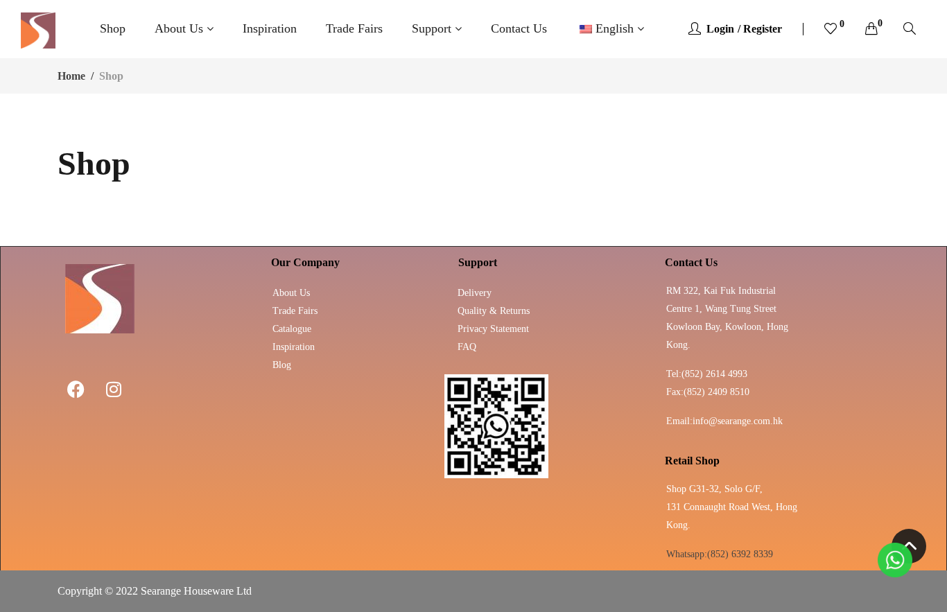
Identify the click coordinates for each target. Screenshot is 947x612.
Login (720, 29)
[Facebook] (75, 388)
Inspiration (270, 28)
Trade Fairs (354, 28)
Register (762, 29)
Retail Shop (692, 460)
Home (71, 76)
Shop (112, 28)
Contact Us (519, 28)
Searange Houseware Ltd (196, 591)
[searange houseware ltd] (38, 29)
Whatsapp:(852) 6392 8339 (719, 554)
